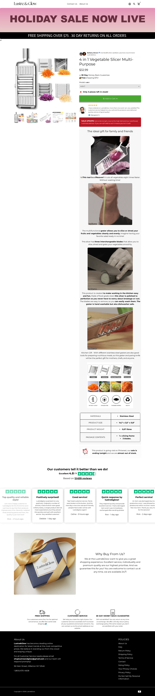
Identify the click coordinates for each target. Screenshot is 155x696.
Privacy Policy (124, 672)
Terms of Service (125, 658)
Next (73, 79)
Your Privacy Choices (127, 669)
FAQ (120, 647)
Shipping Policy (125, 654)
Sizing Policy (124, 665)
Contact (122, 662)
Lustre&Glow (30, 691)
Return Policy (124, 651)
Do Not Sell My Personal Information (129, 677)
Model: (84, 82)
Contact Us (72, 4)
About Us (83, 4)
